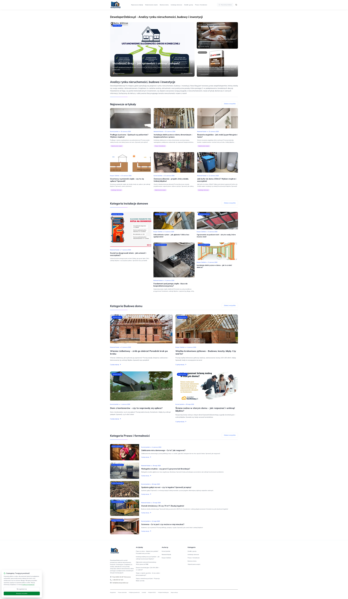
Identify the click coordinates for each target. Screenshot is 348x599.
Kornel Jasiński (114, 131)
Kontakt (144, 592)
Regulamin (113, 592)
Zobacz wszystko (230, 104)
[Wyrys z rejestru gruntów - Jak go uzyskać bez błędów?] (217, 35)
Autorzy (165, 547)
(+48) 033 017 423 (117, 580)
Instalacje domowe (176, 5)
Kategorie (191, 547)
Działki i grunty (188, 5)
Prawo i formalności (201, 5)
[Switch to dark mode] (236, 4)
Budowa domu (164, 5)
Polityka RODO (152, 592)
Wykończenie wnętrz (151, 5)
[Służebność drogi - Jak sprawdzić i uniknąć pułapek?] (152, 49)
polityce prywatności (28, 584)
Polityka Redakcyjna (163, 592)
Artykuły (139, 547)
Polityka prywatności (134, 592)
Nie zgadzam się (22, 589)
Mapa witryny (174, 592)
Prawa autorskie (122, 592)
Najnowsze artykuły (137, 5)
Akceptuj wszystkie (21, 593)
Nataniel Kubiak (158, 131)
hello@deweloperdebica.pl (120, 583)
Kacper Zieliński (114, 175)
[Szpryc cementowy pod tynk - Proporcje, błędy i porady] (217, 63)
